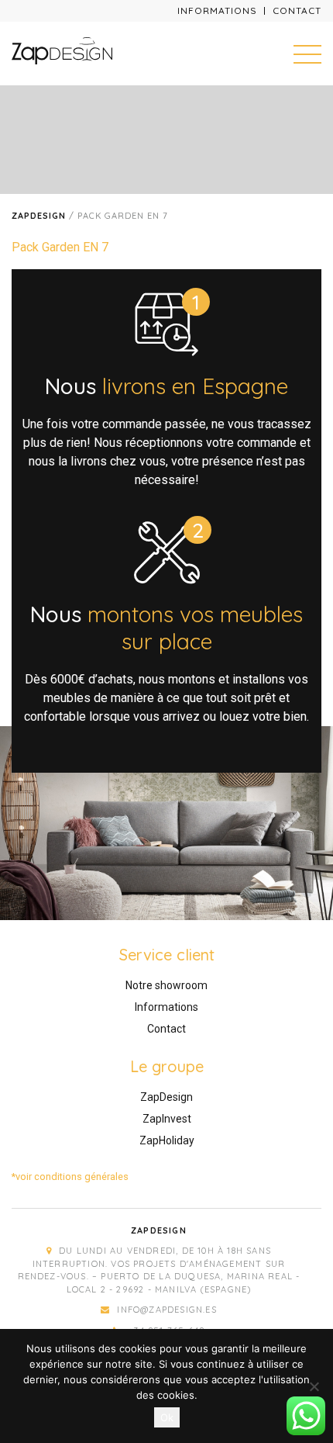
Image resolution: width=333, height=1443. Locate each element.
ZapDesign (166, 1097)
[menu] (307, 53)
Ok (166, 1417)
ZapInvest (166, 1119)
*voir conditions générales (70, 1176)
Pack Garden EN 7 (60, 247)
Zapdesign (39, 215)
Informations (217, 10)
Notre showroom (166, 985)
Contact (297, 10)
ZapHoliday (166, 1140)
